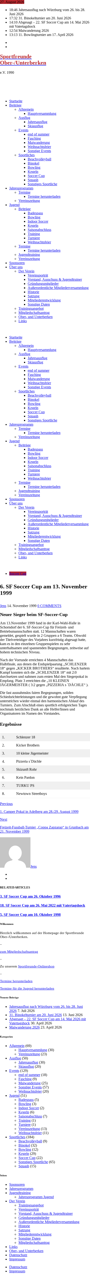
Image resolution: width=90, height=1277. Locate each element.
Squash (33, 180)
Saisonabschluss (39, 230)
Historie (33, 292)
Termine (24, 192)
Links (22, 321)
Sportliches (26, 155)
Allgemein (26, 109)
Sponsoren (17, 263)
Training (34, 234)
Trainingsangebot (31, 308)
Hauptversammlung (42, 113)
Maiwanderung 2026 (24, 1027)
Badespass (35, 213)
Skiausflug (35, 126)
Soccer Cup (36, 176)
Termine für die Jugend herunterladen (27, 988)
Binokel (33, 163)
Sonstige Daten (39, 304)
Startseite (15, 101)
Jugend (14, 205)
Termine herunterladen (44, 196)
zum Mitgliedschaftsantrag (19, 951)
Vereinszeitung (29, 201)
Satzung (33, 296)
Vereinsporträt (38, 275)
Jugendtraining (29, 255)
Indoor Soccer (38, 221)
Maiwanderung (39, 143)
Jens (3, 606)
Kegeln (33, 172)
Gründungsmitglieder (43, 284)
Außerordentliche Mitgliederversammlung (58, 288)
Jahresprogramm (21, 188)
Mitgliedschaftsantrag (34, 313)
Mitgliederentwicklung (44, 300)
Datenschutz (18, 1255)
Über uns (16, 267)
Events (23, 130)
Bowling (34, 167)
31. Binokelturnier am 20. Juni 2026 (35, 1015)
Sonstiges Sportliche (42, 184)
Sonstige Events (39, 151)
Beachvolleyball (39, 159)
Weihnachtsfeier (39, 147)
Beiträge (15, 105)
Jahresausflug (37, 122)
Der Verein (26, 271)
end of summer (38, 134)
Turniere (34, 238)
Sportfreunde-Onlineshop (36, 966)
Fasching (34, 138)
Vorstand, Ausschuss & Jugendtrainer (55, 279)
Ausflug (24, 118)
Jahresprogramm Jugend (36, 1197)
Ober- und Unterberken (35, 317)
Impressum (17, 1259)
